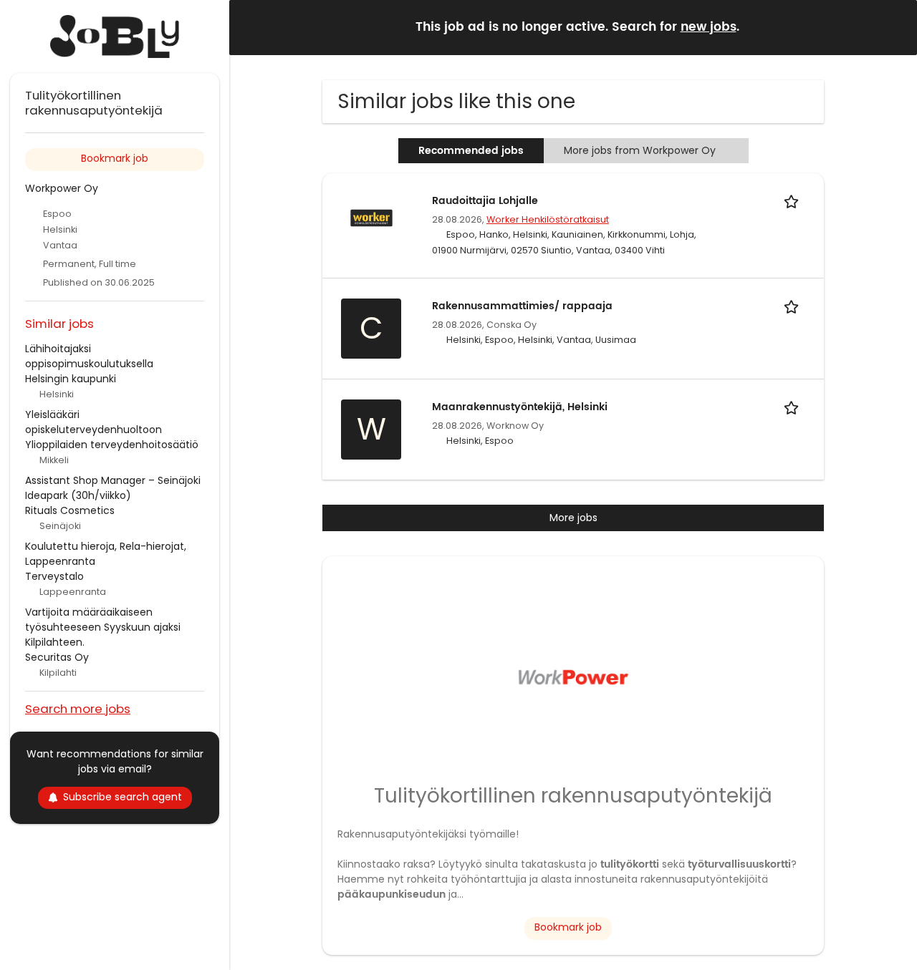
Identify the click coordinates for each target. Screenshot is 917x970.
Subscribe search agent (122, 797)
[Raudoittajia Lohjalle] (371, 217)
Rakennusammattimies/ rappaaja (522, 306)
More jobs (573, 517)
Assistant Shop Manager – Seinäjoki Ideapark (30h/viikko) (113, 488)
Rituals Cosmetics (70, 510)
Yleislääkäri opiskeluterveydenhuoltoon (93, 422)
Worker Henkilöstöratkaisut (547, 219)
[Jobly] (114, 36)
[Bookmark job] (794, 200)
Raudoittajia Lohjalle (485, 201)
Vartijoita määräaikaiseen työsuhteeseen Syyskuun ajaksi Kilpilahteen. (103, 627)
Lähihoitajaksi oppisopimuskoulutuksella (89, 356)
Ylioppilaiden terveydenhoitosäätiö (111, 444)
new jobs (708, 27)
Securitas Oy (57, 657)
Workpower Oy (61, 188)
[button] (895, 26)
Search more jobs (77, 708)
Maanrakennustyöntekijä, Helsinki (520, 407)
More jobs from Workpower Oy (640, 150)
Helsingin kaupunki (70, 379)
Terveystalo (54, 576)
